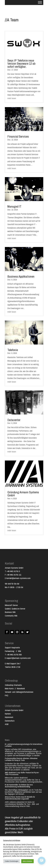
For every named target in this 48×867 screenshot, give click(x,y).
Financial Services (18, 136)
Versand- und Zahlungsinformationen (19, 692)
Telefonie (12, 350)
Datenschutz (10, 720)
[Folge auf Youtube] (12, 632)
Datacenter (13, 420)
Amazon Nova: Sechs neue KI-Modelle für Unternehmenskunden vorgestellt (20, 797)
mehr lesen (11, 98)
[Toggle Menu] (40, 2)
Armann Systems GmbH (14, 710)
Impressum (9, 717)
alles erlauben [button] (27, 861)
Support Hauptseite (12, 647)
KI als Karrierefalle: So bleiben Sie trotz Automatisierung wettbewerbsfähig (19, 785)
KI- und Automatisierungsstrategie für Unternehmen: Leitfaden (24, 745)
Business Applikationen (20, 276)
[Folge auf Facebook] (7, 632)
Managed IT (14, 206)
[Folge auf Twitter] (27, 632)
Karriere (8, 713)
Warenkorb (21, 688)
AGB (6, 724)
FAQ (6, 695)
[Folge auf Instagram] (17, 632)
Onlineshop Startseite (13, 685)
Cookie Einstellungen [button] (11, 861)
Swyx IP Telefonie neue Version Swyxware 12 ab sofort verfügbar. (21, 63)
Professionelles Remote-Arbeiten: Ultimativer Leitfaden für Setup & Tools (21, 759)
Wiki (19, 651)
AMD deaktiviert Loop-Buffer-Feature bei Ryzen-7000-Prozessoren (22, 773)
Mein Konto (9, 688)
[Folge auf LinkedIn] (22, 632)
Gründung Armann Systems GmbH (23, 493)
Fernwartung (10, 651)
